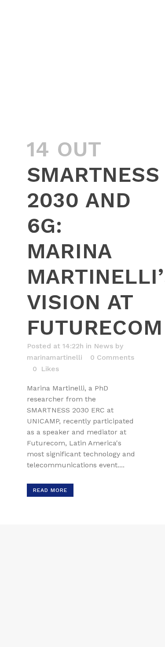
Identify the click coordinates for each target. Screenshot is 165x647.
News (103, 346)
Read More (50, 490)
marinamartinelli (54, 357)
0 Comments (112, 357)
